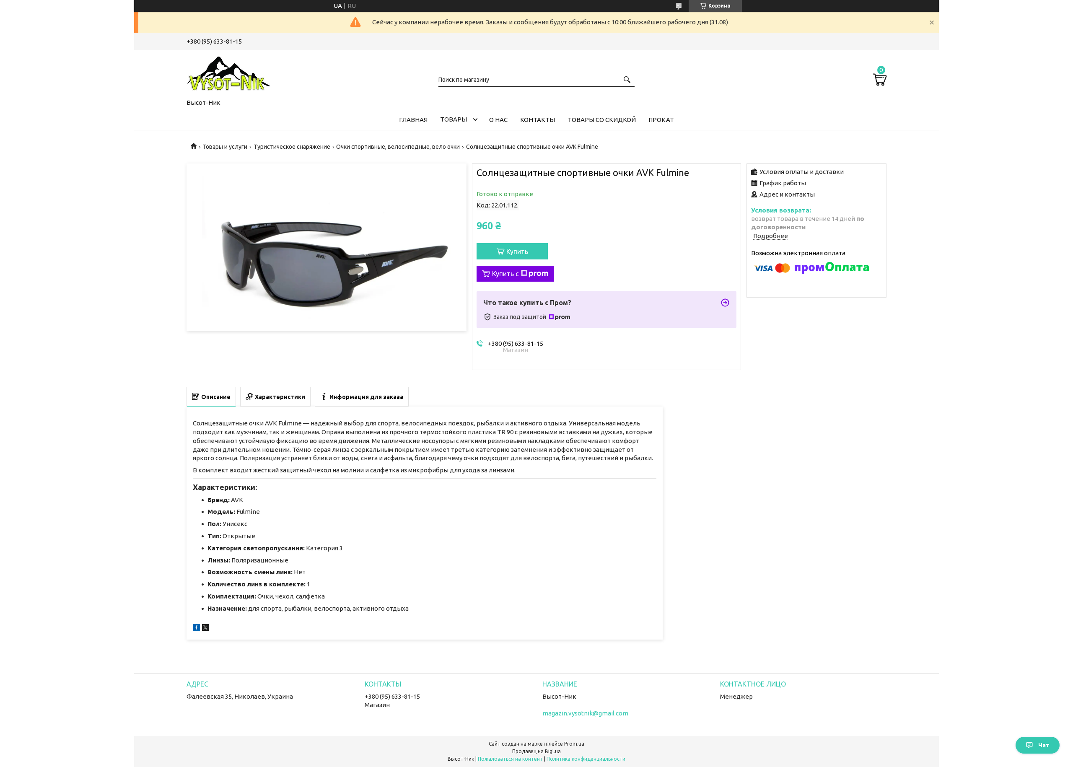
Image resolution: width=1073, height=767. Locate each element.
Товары (453, 119)
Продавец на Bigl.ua (536, 751)
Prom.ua (574, 743)
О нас (498, 119)
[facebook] (196, 628)
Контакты (537, 119)
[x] (205, 628)
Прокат (661, 119)
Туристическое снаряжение (292, 146)
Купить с (505, 273)
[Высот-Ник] (228, 73)
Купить (517, 251)
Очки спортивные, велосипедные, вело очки (398, 146)
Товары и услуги (224, 146)
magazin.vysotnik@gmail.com (585, 713)
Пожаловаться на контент (510, 759)
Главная (413, 119)
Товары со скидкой (602, 119)
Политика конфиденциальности (586, 759)
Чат (1044, 745)
